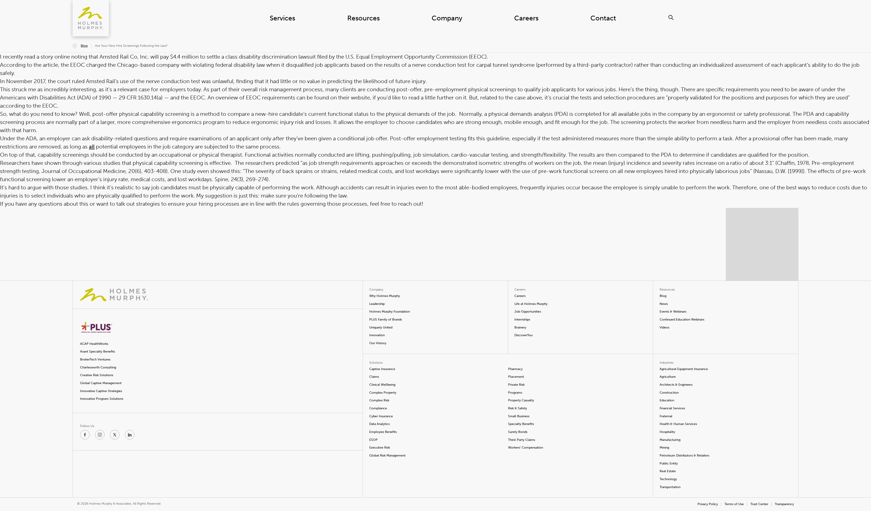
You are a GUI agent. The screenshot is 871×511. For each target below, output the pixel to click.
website (360, 97)
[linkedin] (130, 434)
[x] (115, 434)
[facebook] (85, 434)
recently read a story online (36, 56)
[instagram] (100, 434)
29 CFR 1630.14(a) (141, 97)
